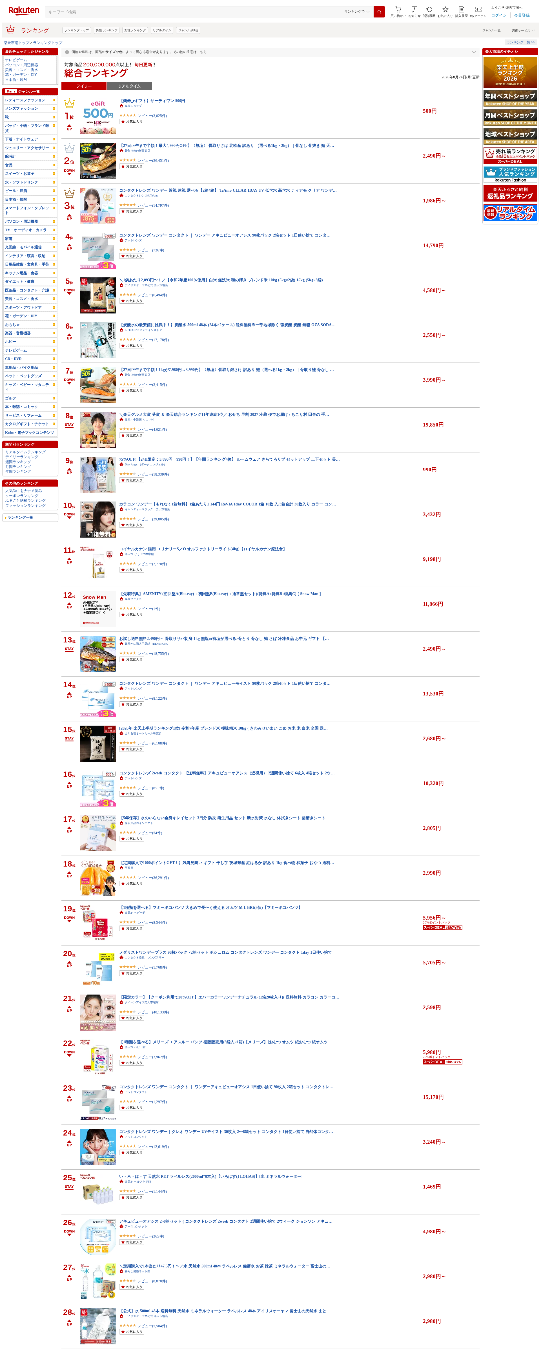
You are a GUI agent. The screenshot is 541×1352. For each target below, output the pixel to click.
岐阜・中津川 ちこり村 (139, 419)
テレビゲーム (16, 60)
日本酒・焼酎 (16, 80)
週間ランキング (18, 462)
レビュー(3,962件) (152, 1057)
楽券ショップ (133, 105)
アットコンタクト (136, 1091)
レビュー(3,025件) (152, 116)
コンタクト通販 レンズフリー (144, 957)
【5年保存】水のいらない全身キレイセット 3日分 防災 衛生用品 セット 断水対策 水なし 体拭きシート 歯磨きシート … (225, 818)
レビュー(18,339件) (153, 474)
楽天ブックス (133, 598)
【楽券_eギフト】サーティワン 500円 (152, 100)
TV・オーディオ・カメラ (26, 230)
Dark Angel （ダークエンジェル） (146, 464)
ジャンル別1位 (188, 30)
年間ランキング (18, 471)
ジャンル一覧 (491, 30)
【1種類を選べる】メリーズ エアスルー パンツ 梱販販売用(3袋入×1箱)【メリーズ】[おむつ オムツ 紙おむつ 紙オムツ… (225, 1042)
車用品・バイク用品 (21, 367)
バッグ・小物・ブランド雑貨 (27, 127)
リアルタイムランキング (25, 452)
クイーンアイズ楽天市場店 (142, 1002)
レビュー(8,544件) (152, 922)
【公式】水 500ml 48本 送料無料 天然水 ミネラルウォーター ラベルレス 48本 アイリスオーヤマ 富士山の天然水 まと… (224, 1311)
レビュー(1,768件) (152, 967)
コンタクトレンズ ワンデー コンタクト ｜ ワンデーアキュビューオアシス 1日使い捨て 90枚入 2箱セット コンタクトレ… (226, 1086)
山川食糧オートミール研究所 (143, 733)
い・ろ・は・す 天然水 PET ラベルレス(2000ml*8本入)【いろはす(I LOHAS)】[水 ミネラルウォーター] (211, 1176)
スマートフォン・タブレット (27, 210)
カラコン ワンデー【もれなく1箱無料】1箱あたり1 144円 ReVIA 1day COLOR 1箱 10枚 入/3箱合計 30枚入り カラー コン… (227, 504)
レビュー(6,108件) (152, 743)
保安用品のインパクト (139, 823)
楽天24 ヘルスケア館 (138, 1181)
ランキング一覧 (20, 517)
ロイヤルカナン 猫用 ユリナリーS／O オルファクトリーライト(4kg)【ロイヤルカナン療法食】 (203, 549)
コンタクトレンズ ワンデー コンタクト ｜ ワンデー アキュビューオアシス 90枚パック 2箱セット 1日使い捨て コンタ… (225, 235)
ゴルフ (10, 398)
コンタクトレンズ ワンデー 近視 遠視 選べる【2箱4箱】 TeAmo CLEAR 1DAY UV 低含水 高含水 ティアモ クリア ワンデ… (228, 190)
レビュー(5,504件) (152, 1326)
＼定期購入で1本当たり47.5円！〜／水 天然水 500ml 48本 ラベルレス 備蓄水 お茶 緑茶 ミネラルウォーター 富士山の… (224, 1266)
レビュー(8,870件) (152, 1281)
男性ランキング (106, 30)
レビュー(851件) (151, 788)
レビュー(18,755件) (153, 653)
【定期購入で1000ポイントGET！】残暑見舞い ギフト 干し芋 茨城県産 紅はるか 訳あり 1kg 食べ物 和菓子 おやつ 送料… (226, 862)
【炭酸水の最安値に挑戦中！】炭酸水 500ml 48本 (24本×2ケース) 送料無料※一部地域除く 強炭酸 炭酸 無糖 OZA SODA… (227, 324)
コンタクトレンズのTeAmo (141, 195)
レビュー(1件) (149, 609)
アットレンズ (133, 240)
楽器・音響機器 (18, 333)
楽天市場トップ (16, 43)
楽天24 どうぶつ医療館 (139, 554)
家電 (8, 239)
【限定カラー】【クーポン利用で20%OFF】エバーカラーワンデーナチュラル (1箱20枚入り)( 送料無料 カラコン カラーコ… (229, 997)
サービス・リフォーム (23, 415)
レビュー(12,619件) (153, 1147)
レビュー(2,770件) (152, 564)
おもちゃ (12, 324)
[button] (414, 12)
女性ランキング (135, 30)
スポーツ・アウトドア (23, 307)
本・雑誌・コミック (21, 407)
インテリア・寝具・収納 (25, 256)
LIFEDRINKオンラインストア (143, 330)
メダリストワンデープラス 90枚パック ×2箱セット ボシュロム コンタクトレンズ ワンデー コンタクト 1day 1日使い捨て (225, 952)
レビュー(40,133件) (153, 1012)
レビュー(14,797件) (153, 205)
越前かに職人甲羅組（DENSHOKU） (148, 643)
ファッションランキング (25, 505)
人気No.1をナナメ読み (23, 491)
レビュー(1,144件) (152, 1191)
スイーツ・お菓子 (19, 173)
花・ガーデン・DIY (21, 74)
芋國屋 (129, 867)
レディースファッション (25, 100)
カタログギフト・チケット (27, 424)
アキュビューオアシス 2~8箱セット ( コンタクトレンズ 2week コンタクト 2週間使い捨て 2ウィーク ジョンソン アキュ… (225, 1221)
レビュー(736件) (151, 250)
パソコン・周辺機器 (21, 65)
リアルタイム (162, 30)
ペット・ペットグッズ (23, 376)
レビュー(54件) (150, 833)
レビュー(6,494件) (152, 295)
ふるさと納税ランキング (25, 500)
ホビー (10, 341)
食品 (8, 165)
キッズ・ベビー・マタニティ (27, 387)
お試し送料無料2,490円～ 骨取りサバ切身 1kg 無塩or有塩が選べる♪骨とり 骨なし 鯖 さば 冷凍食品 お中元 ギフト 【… (224, 638)
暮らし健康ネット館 (137, 1271)
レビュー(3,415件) (152, 385)
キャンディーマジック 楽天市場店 (147, 509)
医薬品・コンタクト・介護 (27, 290)
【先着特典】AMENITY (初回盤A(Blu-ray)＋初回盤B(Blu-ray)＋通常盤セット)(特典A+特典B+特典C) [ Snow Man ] (220, 593)
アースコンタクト (136, 1226)
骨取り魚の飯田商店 (137, 150)
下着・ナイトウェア (21, 139)
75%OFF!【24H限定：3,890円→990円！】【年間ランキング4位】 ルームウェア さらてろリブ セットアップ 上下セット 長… (229, 459)
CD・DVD (13, 359)
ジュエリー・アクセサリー (27, 148)
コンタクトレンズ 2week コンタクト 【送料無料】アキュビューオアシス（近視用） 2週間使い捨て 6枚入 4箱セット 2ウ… (227, 773)
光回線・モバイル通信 (23, 247)
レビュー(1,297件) (152, 1102)
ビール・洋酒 (16, 191)
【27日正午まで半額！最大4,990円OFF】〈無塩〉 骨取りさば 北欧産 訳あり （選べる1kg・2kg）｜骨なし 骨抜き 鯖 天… (226, 145)
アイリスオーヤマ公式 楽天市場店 (146, 285)
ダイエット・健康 (19, 281)
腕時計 (10, 156)
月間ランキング (18, 467)
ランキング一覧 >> (521, 42)
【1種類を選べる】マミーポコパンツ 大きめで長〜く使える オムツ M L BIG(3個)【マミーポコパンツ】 (210, 907)
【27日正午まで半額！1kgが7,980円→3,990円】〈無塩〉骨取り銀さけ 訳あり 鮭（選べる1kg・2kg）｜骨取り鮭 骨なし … (226, 369)
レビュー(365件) (151, 1236)
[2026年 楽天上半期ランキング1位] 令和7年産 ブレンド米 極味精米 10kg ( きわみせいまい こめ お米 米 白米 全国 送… (223, 728)
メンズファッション (21, 108)
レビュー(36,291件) (153, 878)
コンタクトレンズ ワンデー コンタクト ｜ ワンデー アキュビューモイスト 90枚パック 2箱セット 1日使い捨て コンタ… (225, 683)
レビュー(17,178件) (153, 340)
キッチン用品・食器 (21, 273)
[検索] (379, 11)
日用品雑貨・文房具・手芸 (27, 264)
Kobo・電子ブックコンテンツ (29, 432)
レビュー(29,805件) (153, 519)
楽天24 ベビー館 (135, 912)
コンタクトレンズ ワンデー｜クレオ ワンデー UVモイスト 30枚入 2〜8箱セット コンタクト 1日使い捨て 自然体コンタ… (226, 1131)
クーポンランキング (21, 496)
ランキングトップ (76, 30)
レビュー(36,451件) (153, 160)
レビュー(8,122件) (152, 698)
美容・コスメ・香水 (21, 70)
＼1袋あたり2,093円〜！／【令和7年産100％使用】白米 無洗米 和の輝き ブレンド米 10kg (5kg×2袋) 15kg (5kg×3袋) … (223, 280)
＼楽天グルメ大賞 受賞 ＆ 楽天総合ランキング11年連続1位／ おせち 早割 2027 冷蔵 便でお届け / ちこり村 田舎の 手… (224, 414)
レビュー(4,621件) (152, 429)
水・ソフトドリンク (21, 182)
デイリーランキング (21, 457)
